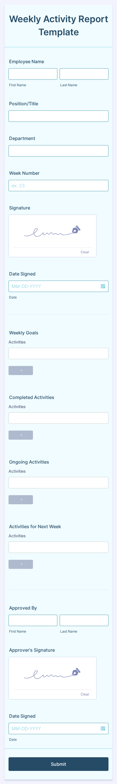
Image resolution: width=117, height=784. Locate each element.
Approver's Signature (32, 650)
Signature (19, 208)
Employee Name (26, 61)
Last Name (68, 85)
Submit (58, 764)
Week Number (24, 173)
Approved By (23, 608)
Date (13, 297)
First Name (17, 85)
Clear (85, 252)
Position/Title (23, 103)
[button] (102, 286)
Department (22, 138)
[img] (52, 231)
